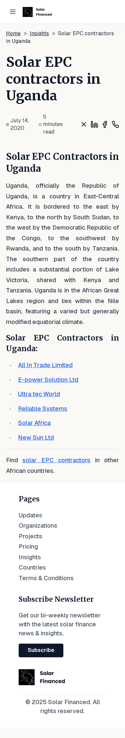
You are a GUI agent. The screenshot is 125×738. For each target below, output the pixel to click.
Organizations (38, 525)
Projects (30, 536)
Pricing (28, 546)
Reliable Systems (42, 408)
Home (13, 33)
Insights (39, 33)
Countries (32, 567)
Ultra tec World (39, 393)
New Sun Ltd (36, 437)
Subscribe (41, 650)
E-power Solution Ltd (48, 379)
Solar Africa (34, 422)
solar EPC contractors (56, 460)
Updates (30, 515)
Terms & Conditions (46, 578)
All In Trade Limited (45, 365)
